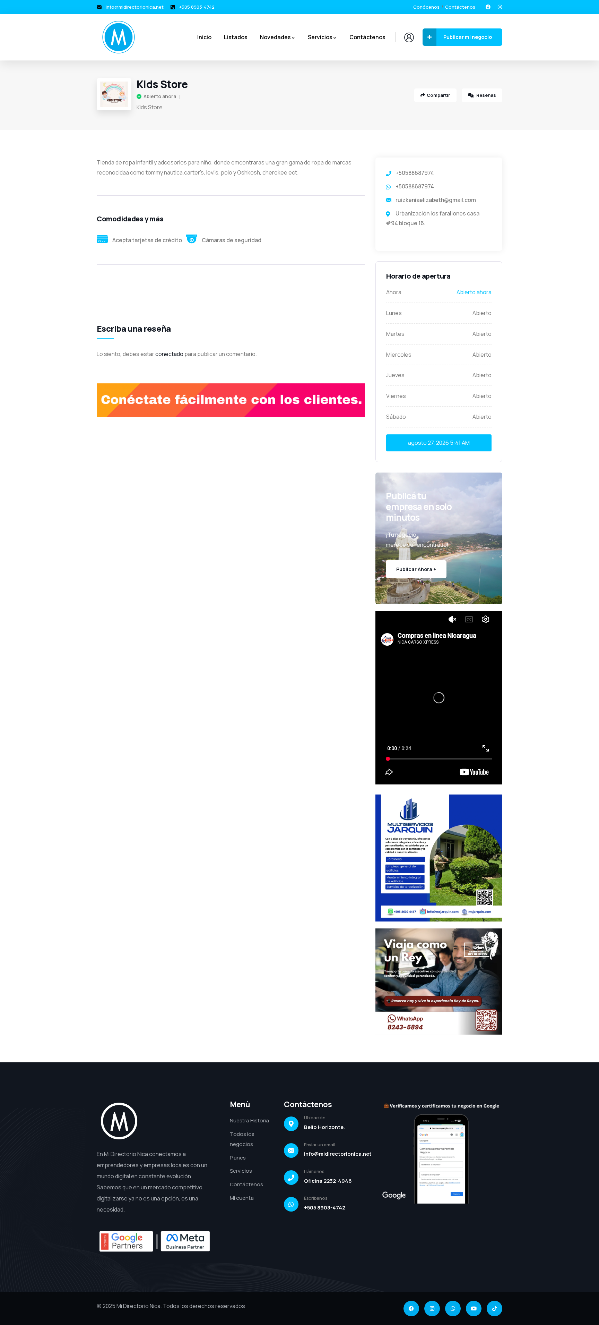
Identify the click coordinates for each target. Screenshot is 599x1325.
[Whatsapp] (453, 1308)
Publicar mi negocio (467, 37)
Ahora (393, 292)
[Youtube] (473, 1308)
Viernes (396, 396)
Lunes (394, 313)
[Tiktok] (494, 1308)
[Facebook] (488, 7)
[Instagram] (499, 7)
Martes (395, 334)
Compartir (438, 95)
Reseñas (485, 95)
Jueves (395, 375)
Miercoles (398, 354)
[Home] (118, 37)
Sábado (396, 417)
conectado (169, 354)
